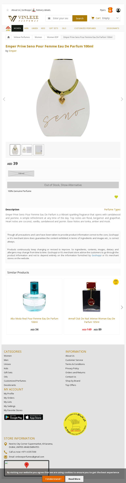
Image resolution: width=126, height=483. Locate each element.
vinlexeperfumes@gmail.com (29, 456)
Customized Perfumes (15, 380)
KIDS (43, 28)
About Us (15, 10)
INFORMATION (75, 351)
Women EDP (52, 37)
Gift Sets (8, 372)
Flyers (102, 10)
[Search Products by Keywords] (49, 18)
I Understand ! (53, 478)
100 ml (21, 173)
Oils (6, 376)
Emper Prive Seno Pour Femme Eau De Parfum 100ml (87, 37)
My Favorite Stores (13, 410)
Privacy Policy (72, 368)
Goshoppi (97, 255)
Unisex (7, 364)
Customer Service (74, 360)
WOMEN (17, 28)
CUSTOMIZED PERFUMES (85, 28)
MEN (26, 28)
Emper (13, 50)
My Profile (9, 393)
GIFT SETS (53, 28)
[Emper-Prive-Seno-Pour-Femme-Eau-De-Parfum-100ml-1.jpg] (15, 150)
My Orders (9, 397)
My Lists (8, 401)
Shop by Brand (72, 380)
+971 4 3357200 (28, 451)
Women (38, 37)
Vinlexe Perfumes (22, 37)
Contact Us (70, 376)
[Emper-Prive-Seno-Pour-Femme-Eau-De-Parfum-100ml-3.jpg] (39, 150)
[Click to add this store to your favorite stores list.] (8, 9)
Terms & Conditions (75, 364)
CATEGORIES (12, 351)
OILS (64, 28)
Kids (6, 368)
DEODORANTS (113, 28)
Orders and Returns (75, 372)
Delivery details (43, 10)
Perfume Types (112, 209)
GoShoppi (26, 10)
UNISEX (35, 28)
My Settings (9, 406)
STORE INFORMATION (19, 438)
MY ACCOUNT (13, 389)
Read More (74, 478)
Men (6, 360)
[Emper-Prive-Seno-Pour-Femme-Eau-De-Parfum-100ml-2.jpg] (27, 150)
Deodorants (10, 385)
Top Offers (70, 385)
